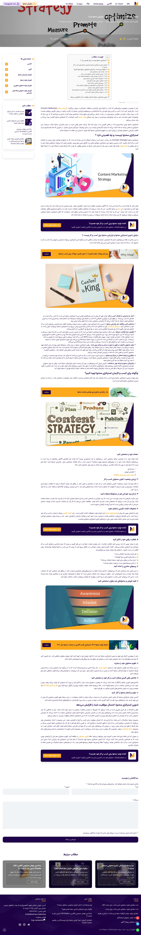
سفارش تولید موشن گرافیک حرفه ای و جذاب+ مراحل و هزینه (118, 913)
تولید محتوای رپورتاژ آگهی (129, 922)
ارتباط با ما (69, 3)
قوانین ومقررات (41, 917)
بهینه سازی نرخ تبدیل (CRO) (124, 475)
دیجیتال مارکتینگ (114, 326)
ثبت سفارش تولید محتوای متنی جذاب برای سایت (121, 909)
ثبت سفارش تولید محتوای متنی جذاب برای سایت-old (120, 905)
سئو (119, 209)
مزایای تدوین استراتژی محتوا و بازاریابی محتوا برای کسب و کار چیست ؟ (90, 66)
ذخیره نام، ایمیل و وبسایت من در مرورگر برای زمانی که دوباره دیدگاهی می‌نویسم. (109, 833)
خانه (128, 3)
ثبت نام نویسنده (10, 4)
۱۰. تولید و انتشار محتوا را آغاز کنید (94, 92)
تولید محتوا (82, 117)
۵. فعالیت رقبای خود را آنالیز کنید (95, 81)
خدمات (120, 3)
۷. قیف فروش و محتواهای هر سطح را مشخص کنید (90, 85)
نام (136, 787)
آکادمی (109, 3)
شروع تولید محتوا (111, 513)
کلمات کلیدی (67, 513)
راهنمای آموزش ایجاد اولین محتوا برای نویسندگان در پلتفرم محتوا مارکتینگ (72, 921)
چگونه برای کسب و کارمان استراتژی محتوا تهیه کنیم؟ (90, 69)
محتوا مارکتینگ (127, 729)
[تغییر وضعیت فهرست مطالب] (106, 57)
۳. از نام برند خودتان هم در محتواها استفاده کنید (91, 76)
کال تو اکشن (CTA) (51, 685)
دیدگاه (135, 800)
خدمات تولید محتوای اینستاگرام (127, 917)
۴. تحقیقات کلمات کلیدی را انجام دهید (94, 79)
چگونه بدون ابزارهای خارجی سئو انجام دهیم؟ (77, 909)
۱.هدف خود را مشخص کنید (97, 72)
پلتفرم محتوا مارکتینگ (131, 21)
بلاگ (88, 3)
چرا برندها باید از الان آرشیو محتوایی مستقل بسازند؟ (74, 905)
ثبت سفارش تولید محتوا (52, 225)
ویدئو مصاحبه (98, 3)
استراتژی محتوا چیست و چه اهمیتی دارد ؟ (93, 60)
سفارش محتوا (28, 4)
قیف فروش (124, 146)
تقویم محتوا (103, 667)
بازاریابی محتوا (62, 108)
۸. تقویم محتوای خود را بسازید (96, 88)
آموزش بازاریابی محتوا (113, 21)
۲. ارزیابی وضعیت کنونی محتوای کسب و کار (93, 74)
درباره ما (79, 3)
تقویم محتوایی (83, 736)
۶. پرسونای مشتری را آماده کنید (96, 83)
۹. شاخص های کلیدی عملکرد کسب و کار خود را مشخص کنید (88, 90)
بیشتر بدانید (126, 881)
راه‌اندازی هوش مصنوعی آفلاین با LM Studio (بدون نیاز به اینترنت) (72, 914)
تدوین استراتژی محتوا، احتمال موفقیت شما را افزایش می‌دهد (88, 97)
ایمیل (66, 787)
